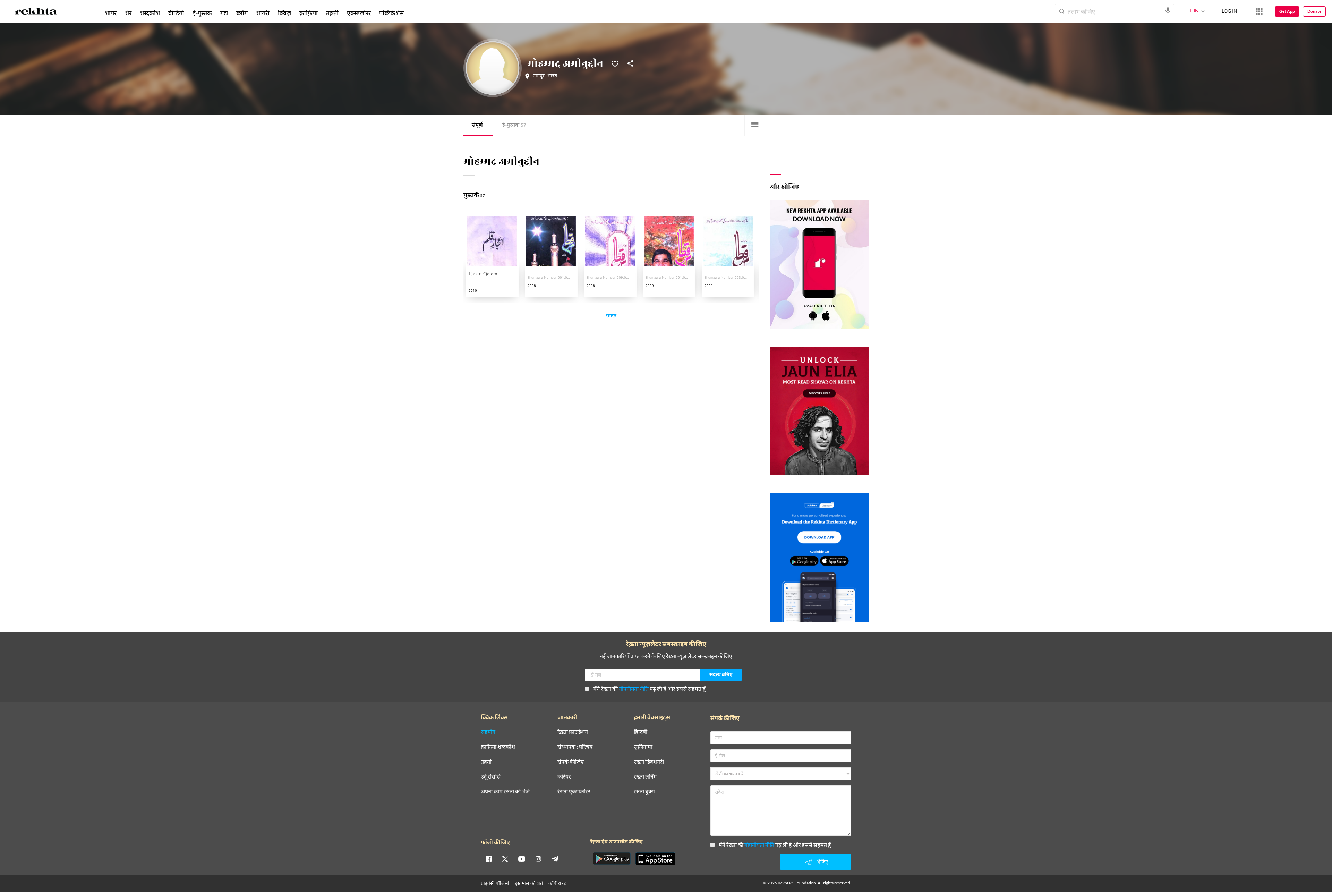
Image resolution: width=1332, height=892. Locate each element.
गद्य (224, 13)
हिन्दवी (640, 732)
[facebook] (488, 858)
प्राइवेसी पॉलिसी (495, 883)
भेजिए (822, 862)
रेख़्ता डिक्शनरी (649, 762)
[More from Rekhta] (1259, 11)
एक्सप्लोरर (359, 13)
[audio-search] (1168, 10)
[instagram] (538, 858)
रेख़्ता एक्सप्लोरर (573, 792)
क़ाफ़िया (308, 13)
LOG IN (1229, 11)
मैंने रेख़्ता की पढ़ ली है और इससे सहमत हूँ (649, 688)
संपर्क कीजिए (570, 762)
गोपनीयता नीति (634, 688)
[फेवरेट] (615, 63)
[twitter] (505, 858)
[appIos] (655, 858)
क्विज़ (284, 13)
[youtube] (521, 858)
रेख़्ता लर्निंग (645, 777)
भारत (552, 76)
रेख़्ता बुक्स (644, 792)
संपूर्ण (477, 125)
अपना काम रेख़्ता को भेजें (505, 792)
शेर (128, 13)
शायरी (263, 13)
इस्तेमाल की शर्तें (529, 883)
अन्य (417, 13)
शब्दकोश (150, 13)
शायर (111, 13)
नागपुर (539, 76)
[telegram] (555, 858)
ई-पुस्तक (514, 125)
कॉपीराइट (557, 883)
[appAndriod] (611, 858)
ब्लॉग (242, 13)
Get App (1287, 11)
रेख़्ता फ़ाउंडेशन (572, 732)
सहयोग (488, 732)
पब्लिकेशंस (391, 13)
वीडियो (176, 13)
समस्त (611, 317)
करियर (564, 777)
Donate (1314, 11)
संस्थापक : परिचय (574, 747)
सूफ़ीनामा (643, 747)
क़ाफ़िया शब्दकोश (498, 747)
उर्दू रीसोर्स (491, 777)
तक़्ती (332, 13)
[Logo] (35, 12)
